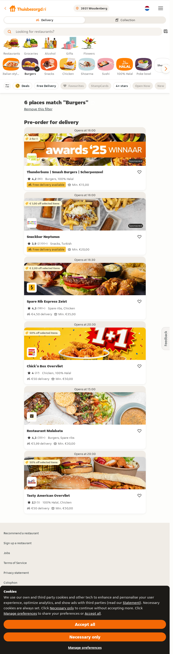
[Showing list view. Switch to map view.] (165, 32)
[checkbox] (11, 67)
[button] (25, 8)
